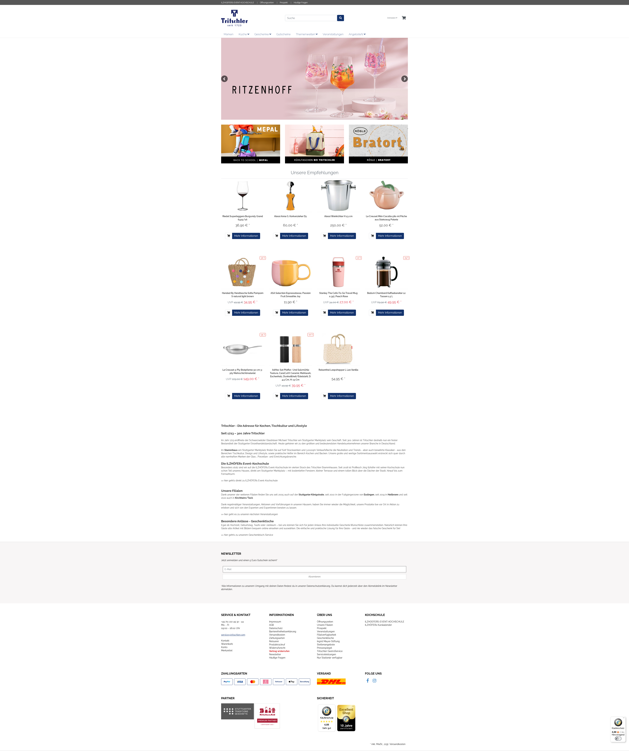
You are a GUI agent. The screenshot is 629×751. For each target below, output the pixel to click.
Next (404, 78)
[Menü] (624, 719)
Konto (224, 647)
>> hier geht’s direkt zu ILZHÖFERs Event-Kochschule (249, 480)
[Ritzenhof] (314, 79)
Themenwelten (306, 34)
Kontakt (225, 640)
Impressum (275, 621)
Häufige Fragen (301, 2)
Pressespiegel (324, 648)
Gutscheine (283, 34)
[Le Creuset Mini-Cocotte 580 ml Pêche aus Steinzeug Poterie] (386, 195)
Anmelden (391, 18)
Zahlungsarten (277, 638)
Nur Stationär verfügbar (329, 657)
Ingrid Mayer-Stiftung (328, 641)
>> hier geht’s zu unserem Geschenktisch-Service (247, 535)
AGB (271, 625)
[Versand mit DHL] (331, 681)
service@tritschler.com (233, 634)
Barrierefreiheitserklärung (282, 631)
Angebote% (356, 34)
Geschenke (261, 34)
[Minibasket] (404, 18)
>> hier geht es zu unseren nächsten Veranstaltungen (249, 514)
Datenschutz (276, 628)
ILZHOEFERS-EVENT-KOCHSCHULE (237, 2)
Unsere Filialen (325, 625)
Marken (228, 34)
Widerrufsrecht (277, 648)
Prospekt (284, 2)
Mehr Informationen (246, 235)
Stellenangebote (326, 644)
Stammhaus (231, 450)
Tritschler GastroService (330, 651)
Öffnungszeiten (267, 2)
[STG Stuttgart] (237, 711)
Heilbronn (393, 494)
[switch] (618, 739)
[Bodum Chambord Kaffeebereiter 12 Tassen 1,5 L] (386, 272)
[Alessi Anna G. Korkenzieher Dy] (290, 195)
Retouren (274, 641)
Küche (243, 34)
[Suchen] (340, 18)
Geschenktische (325, 638)
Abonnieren (314, 576)
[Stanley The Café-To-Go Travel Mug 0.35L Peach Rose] (338, 272)
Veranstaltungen (333, 34)
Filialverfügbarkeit (326, 634)
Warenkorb (227, 644)
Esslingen (369, 494)
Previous (224, 78)
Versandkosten (277, 634)
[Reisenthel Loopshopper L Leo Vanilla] (338, 348)
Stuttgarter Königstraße (311, 494)
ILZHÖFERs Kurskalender (378, 625)
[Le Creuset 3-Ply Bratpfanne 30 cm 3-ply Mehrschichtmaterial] (242, 349)
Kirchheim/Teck (244, 498)
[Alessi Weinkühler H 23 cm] (338, 195)
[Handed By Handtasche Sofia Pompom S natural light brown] (242, 272)
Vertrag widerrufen (279, 651)
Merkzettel (226, 650)
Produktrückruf (277, 644)
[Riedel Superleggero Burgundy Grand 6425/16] (242, 195)
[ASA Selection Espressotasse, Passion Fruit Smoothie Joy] (290, 272)
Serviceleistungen (326, 654)
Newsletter (275, 654)
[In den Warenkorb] (228, 236)
